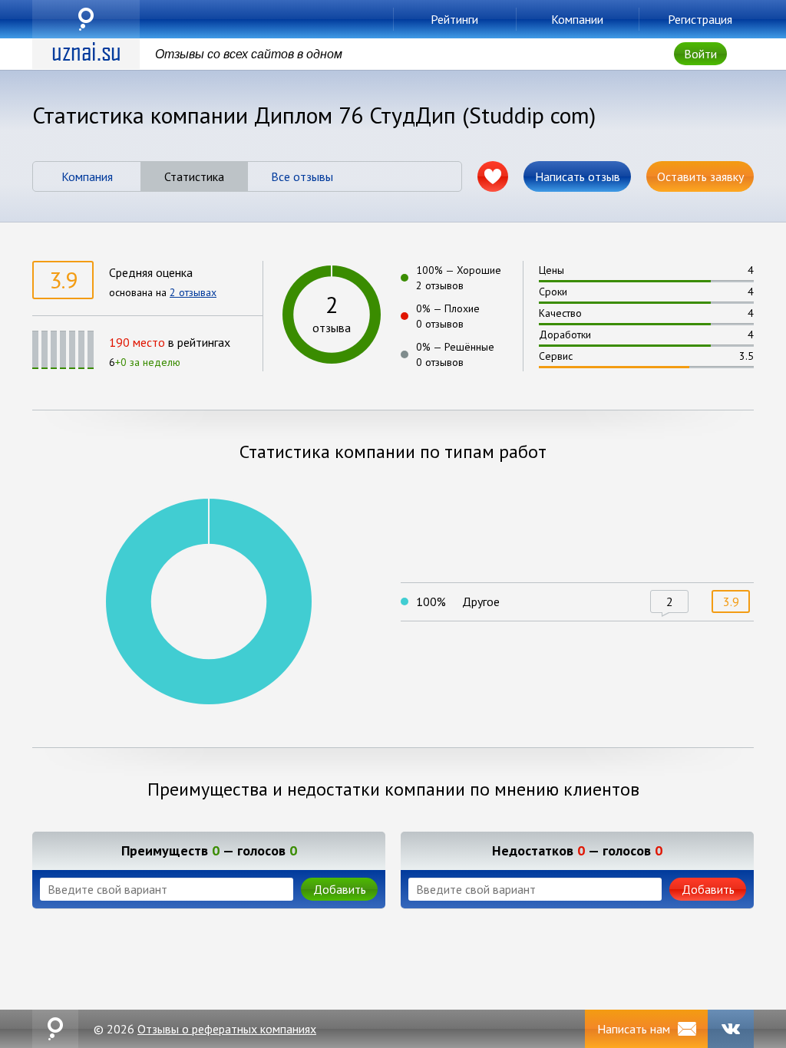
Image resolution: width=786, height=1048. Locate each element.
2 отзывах (193, 292)
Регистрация (700, 19)
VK (731, 1029)
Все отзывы (302, 176)
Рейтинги (454, 19)
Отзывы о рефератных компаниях (226, 1028)
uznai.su (86, 19)
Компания (87, 176)
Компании (577, 19)
